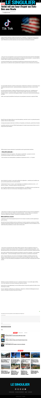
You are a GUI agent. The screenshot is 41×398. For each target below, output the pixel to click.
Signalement (30, 392)
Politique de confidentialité (19, 392)
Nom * (2, 323)
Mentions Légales (11, 392)
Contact (26, 392)
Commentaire (3, 315)
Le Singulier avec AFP (6, 12)
